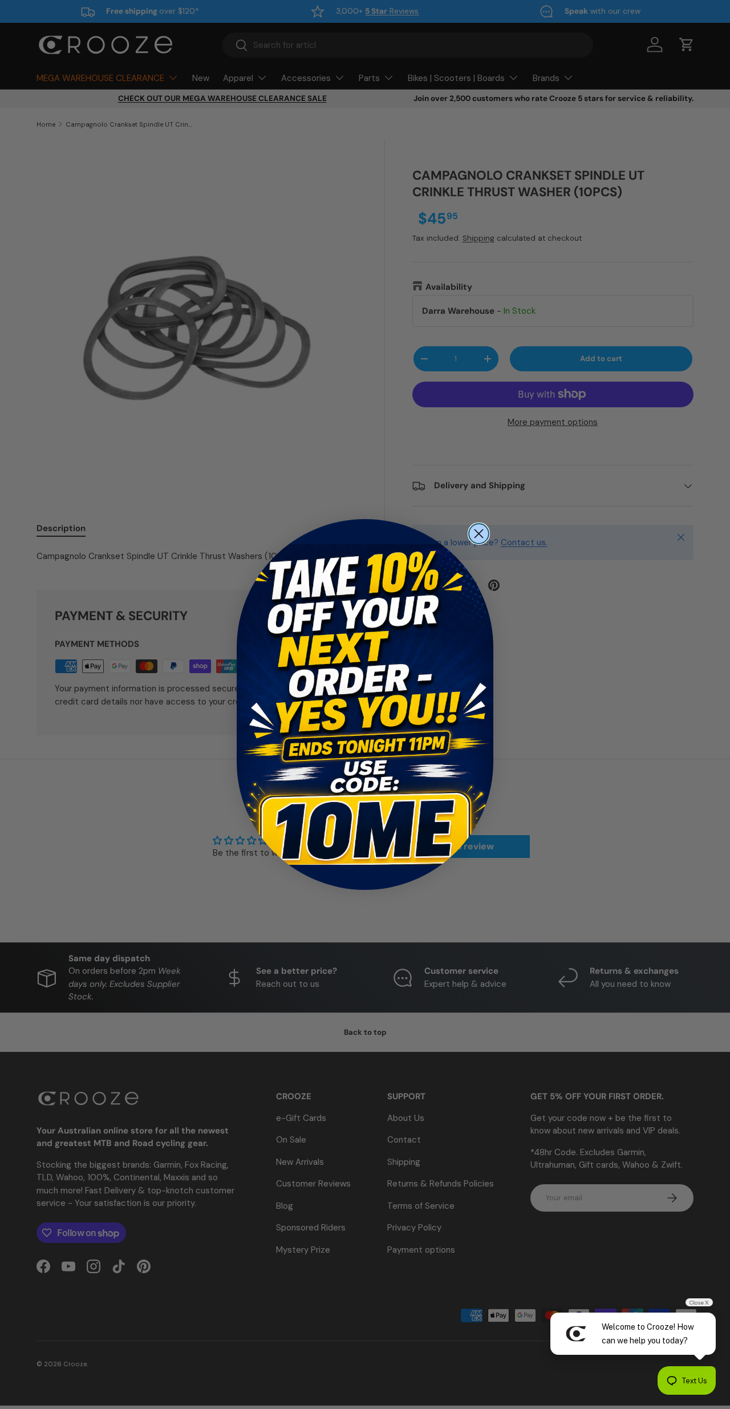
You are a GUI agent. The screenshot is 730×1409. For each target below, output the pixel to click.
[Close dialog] (479, 534)
